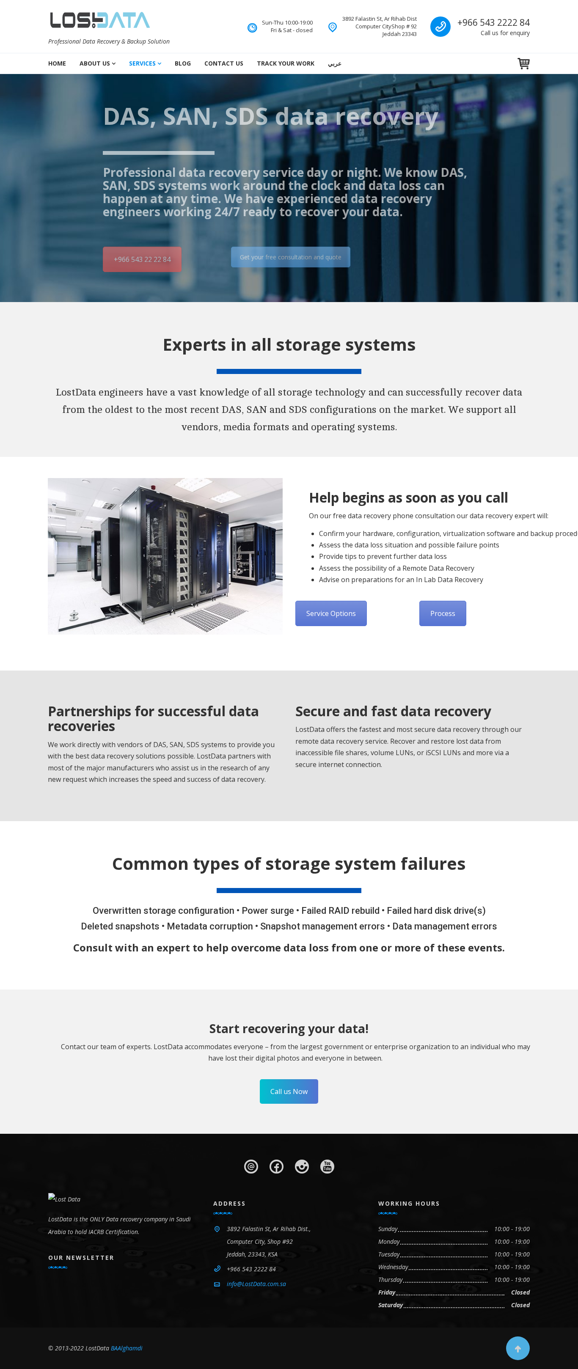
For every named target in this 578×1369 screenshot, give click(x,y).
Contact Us (223, 63)
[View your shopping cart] (523, 63)
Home (57, 63)
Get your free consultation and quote (290, 257)
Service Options (331, 613)
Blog (183, 63)
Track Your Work (285, 63)
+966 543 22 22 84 (142, 259)
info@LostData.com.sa (256, 1284)
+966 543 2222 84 (493, 22)
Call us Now (289, 1091)
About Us (95, 63)
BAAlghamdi (127, 1348)
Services (142, 63)
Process (442, 613)
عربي (334, 63)
